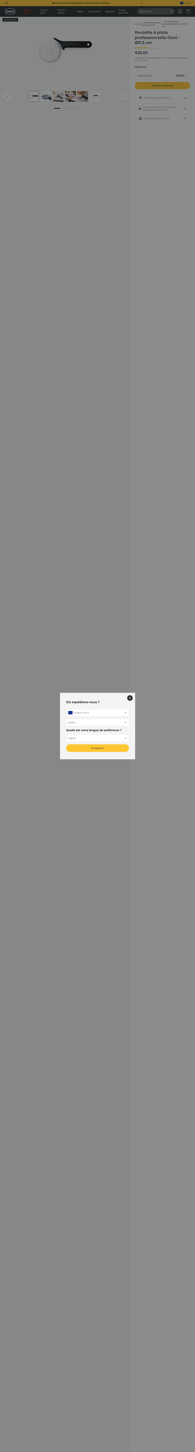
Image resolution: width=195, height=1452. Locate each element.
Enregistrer (97, 748)
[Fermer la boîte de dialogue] (130, 698)
